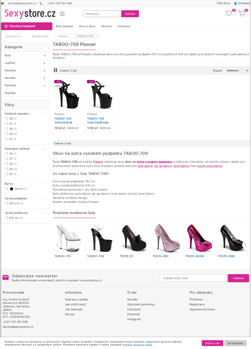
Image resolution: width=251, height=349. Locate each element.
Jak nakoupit (74, 309)
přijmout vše (212, 343)
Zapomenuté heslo (202, 309)
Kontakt (132, 299)
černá (21, 188)
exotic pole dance (210, 166)
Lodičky (10, 63)
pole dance (145, 166)
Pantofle (10, 85)
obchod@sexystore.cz (18, 326)
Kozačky (10, 70)
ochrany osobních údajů (137, 344)
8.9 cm (15, 218)
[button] (83, 83)
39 (12, 129)
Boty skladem (64, 26)
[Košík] (241, 13)
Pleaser (98, 161)
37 (12, 123)
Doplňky (10, 93)
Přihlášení (244, 3)
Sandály (10, 78)
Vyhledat (130, 13)
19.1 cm (16, 203)
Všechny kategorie (22, 26)
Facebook (134, 309)
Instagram (134, 319)
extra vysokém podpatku (154, 161)
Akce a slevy (87, 26)
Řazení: (218, 70)
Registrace (197, 304)
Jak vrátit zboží (75, 304)
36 (12, 118)
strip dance (181, 166)
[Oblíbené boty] (229, 13)
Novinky (106, 26)
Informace (124, 26)
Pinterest (133, 314)
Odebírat (238, 278)
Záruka (69, 314)
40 (12, 134)
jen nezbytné (235, 343)
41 (12, 139)
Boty (8, 55)
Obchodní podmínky (141, 304)
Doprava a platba (76, 299)
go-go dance (163, 166)
